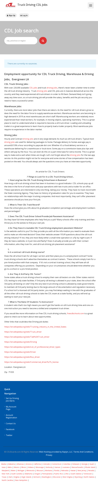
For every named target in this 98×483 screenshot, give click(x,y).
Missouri (39, 470)
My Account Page (11, 408)
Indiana (31, 467)
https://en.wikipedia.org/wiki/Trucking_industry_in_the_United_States (35, 326)
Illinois (23, 467)
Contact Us (11, 423)
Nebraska (64, 470)
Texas (4, 477)
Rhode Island (90, 467)
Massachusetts (77, 467)
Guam (92, 464)
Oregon (37, 474)
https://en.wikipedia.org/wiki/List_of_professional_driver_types (32, 347)
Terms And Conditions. (83, 451)
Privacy (49, 455)
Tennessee (87, 474)
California (37, 464)
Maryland (5, 470)
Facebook (10, 429)
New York (5, 474)
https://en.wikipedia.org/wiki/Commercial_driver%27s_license (31, 362)
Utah (10, 477)
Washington (46, 477)
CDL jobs (33, 87)
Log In (25, 15)
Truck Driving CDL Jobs (32, 5)
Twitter (9, 435)
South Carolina (16, 474)
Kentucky (49, 467)
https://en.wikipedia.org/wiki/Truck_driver (23, 331)
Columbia (66, 464)
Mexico (16, 467)
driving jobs (42, 91)
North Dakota (89, 477)
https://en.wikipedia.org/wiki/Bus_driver (22, 357)
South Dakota (76, 474)
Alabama (11, 464)
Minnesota (30, 470)
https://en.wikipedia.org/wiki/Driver (20, 352)
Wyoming (78, 477)
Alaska (3, 464)
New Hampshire (21, 480)
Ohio (67, 474)
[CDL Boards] (10, 5)
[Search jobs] (43, 40)
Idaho (9, 467)
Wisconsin (57, 477)
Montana (48, 470)
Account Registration (11, 416)
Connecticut (56, 464)
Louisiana (66, 467)
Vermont (36, 477)
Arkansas (20, 464)
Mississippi (39, 467)
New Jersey (81, 470)
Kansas (57, 467)
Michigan (20, 470)
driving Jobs (52, 87)
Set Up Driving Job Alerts (12, 399)
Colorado (46, 464)
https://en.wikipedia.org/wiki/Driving (20, 342)
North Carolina (7, 480)
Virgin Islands (26, 477)
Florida (56, 470)
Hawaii (73, 470)
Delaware (76, 464)
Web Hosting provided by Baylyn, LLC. (56, 451)
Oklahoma (28, 474)
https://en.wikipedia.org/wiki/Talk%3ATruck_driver (26, 337)
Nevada (91, 470)
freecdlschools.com (75, 313)
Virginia (16, 477)
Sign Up (11, 15)
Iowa (3, 467)
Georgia (85, 464)
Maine (13, 470)
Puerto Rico (58, 474)
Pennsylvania (47, 474)
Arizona (29, 464)
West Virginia (68, 477)
